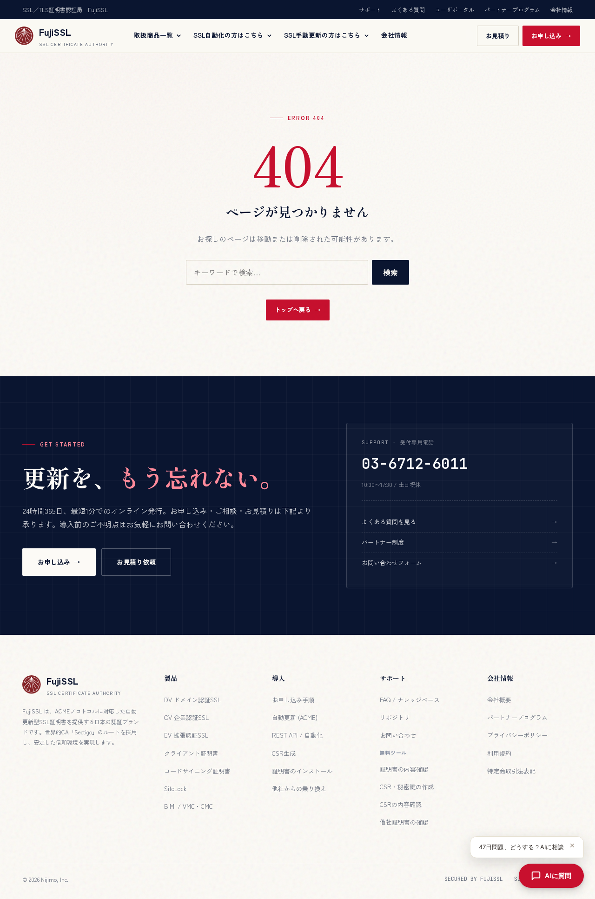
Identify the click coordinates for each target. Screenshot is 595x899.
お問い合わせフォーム (392, 562)
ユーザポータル (454, 9)
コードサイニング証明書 (197, 770)
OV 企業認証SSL (186, 717)
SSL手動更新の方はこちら (322, 35)
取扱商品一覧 (153, 35)
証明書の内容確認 (404, 769)
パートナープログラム (512, 9)
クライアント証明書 (191, 753)
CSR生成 (284, 753)
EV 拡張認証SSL (186, 735)
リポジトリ (395, 717)
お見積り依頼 (136, 561)
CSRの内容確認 (401, 804)
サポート (370, 9)
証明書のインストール (302, 770)
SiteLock (175, 788)
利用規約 (499, 753)
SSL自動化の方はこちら (228, 35)
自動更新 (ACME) (294, 717)
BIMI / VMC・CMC (188, 806)
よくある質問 (408, 9)
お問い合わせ (398, 735)
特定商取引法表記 (511, 770)
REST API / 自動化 (297, 735)
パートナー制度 (383, 542)
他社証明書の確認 (404, 822)
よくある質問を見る (389, 521)
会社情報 (561, 9)
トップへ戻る (293, 309)
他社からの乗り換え (299, 788)
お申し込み (546, 35)
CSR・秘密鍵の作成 (407, 786)
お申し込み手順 (293, 699)
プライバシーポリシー (517, 735)
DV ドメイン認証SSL (192, 699)
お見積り (498, 35)
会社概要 (499, 699)
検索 (390, 272)
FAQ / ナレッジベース (410, 699)
